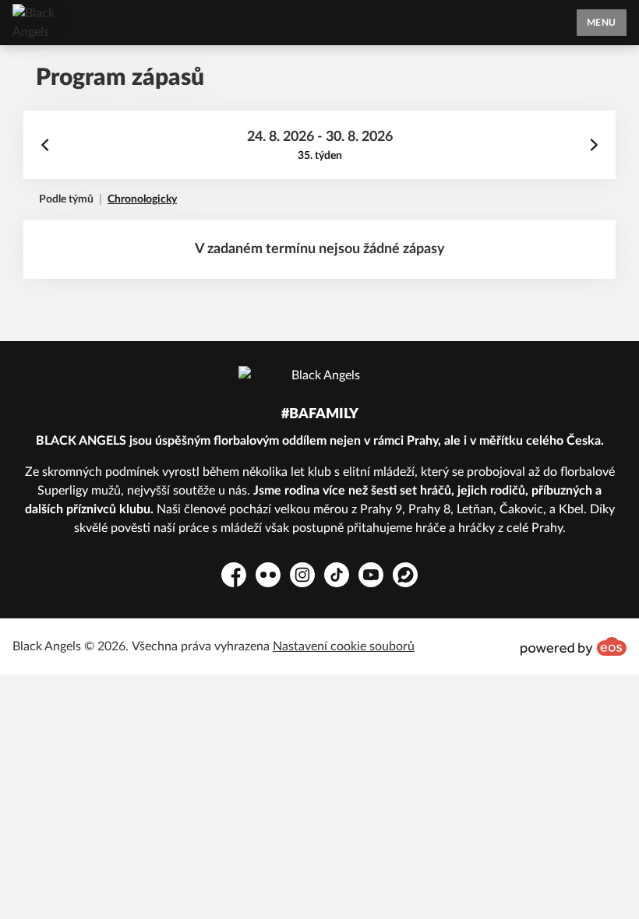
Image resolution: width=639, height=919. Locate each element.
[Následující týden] (593, 144)
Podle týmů (66, 199)
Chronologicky (142, 199)
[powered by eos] (574, 646)
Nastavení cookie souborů (344, 646)
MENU (601, 22)
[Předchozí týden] (45, 144)
